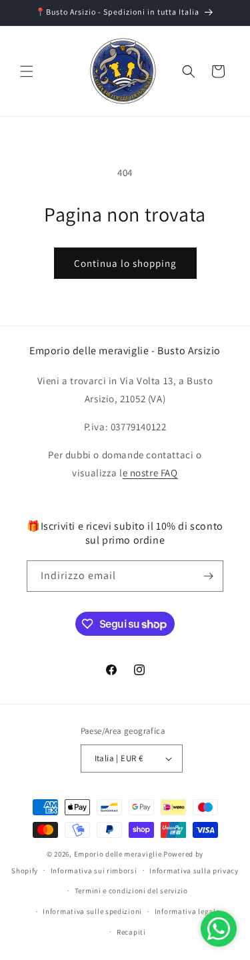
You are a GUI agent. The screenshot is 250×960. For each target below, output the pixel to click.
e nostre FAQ (150, 472)
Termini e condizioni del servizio (131, 890)
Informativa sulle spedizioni (92, 911)
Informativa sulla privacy (194, 870)
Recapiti (131, 932)
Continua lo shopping (125, 263)
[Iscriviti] (208, 576)
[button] (26, 71)
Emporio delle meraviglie (118, 854)
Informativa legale (187, 911)
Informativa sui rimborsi (94, 870)
